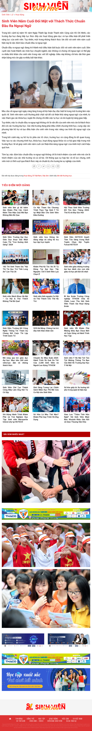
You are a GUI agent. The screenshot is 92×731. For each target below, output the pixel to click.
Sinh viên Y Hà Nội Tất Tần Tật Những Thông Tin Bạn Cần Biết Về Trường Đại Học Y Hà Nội (76, 361)
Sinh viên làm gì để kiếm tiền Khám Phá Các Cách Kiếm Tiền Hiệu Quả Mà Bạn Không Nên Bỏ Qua (15, 211)
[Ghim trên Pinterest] (53, 166)
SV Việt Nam (37, 176)
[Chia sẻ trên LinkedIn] (58, 166)
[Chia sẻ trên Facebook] (39, 166)
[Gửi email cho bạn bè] (48, 166)
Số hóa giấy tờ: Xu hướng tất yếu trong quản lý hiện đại (76, 388)
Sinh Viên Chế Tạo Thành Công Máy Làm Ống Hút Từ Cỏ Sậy (15, 390)
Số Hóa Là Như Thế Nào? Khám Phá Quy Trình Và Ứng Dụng (46, 417)
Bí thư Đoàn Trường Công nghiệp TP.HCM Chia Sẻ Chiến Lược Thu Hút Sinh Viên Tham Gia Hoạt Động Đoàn (76, 301)
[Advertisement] (46, 714)
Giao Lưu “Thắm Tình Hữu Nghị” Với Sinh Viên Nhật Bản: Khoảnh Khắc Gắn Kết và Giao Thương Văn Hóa (76, 418)
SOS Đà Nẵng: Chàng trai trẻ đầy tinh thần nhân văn (46, 329)
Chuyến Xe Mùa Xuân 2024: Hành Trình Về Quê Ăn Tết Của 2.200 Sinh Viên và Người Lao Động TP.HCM (46, 361)
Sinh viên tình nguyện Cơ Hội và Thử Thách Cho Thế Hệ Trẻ (46, 298)
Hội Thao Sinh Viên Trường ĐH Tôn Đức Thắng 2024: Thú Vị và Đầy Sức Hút (76, 210)
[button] (3, 6)
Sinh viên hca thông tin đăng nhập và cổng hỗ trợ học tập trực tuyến (46, 239)
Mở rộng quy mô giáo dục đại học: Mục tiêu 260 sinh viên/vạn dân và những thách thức (15, 361)
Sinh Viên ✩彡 (8, 15)
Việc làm (45, 176)
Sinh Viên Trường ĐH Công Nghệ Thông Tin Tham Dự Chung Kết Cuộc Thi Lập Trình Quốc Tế (15, 332)
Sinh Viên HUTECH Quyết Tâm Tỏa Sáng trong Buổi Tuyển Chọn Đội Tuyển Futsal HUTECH (76, 241)
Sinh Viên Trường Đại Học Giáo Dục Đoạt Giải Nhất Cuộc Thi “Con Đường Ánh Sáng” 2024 (15, 241)
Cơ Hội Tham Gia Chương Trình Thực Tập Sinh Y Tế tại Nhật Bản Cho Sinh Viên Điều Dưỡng (46, 211)
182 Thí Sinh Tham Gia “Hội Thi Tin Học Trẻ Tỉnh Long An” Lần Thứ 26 (15, 269)
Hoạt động (19, 15)
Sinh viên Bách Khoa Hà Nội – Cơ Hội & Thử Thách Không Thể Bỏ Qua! (15, 298)
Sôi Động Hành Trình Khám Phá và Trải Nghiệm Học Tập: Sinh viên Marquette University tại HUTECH (15, 418)
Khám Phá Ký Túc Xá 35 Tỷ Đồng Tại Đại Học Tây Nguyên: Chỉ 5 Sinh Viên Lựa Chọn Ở (46, 270)
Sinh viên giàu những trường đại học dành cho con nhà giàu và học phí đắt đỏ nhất (76, 269)
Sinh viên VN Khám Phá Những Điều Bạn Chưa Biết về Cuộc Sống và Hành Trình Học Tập (76, 332)
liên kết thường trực (64, 176)
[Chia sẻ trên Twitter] (43, 166)
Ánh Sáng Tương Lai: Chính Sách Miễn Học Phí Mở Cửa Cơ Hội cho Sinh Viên (46, 390)
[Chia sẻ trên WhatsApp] (34, 166)
